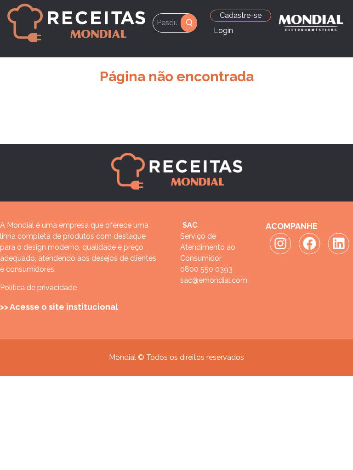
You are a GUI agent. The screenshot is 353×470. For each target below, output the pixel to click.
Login (223, 30)
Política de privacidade (38, 287)
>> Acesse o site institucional (59, 307)
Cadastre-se (241, 15)
